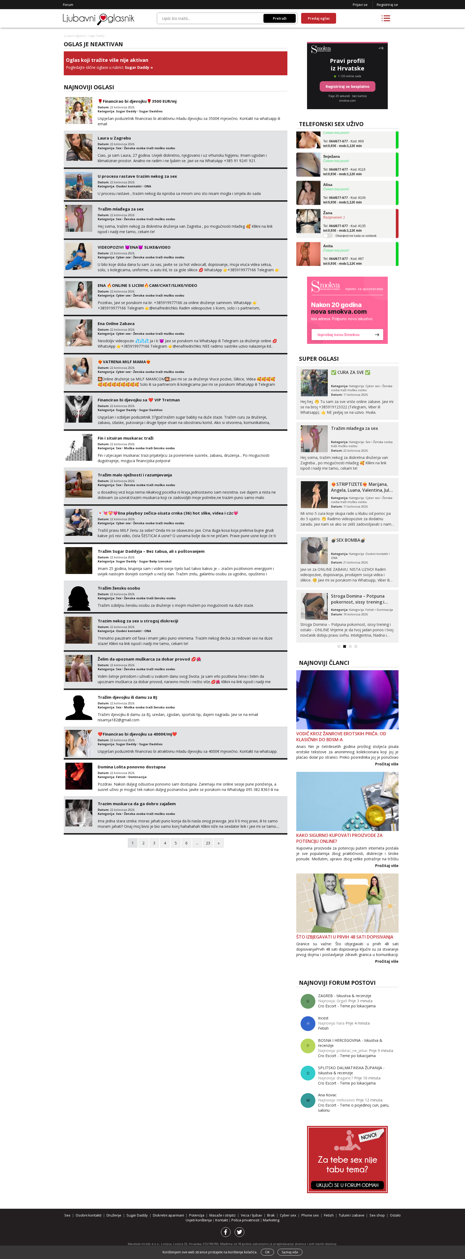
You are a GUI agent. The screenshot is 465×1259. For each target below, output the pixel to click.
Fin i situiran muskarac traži (125, 438)
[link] (347, 310)
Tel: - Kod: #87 (343, 248)
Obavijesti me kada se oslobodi (356, 223)
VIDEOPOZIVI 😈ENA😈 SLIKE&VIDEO (134, 247)
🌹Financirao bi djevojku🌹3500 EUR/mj (137, 101)
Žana (327, 200)
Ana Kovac (327, 1094)
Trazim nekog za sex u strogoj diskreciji (138, 620)
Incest (323, 1018)
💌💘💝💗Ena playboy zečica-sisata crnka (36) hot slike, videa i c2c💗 (168, 513)
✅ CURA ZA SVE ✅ (350, 372)
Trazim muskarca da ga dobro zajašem (137, 803)
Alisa (327, 172)
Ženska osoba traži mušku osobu (149, 148)
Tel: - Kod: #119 (344, 159)
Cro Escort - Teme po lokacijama (347, 1005)
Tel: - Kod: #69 (343, 131)
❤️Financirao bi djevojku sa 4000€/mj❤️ (137, 734)
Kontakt (222, 1220)
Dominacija (137, 777)
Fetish (121, 777)
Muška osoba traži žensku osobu (149, 448)
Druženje (114, 1215)
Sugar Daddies (151, 111)
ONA (147, 186)
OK (267, 1252)
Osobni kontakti (129, 186)
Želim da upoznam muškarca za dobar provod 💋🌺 (149, 659)
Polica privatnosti (245, 1220)
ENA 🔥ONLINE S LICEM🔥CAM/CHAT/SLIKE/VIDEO (147, 285)
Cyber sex (123, 257)
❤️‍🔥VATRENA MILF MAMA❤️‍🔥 (124, 361)
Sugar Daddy (137, 67)
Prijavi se (360, 4)
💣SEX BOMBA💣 (348, 540)
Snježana (331, 144)
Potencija (196, 1215)
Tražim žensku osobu (119, 588)
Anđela (329, 261)
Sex (118, 148)
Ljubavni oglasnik (75, 36)
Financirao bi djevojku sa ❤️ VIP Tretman (139, 399)
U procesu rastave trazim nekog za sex (137, 176)
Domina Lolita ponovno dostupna (131, 766)
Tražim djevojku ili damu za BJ (127, 697)
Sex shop (377, 1215)
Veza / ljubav (251, 1215)
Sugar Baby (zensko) (155, 561)
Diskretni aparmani (168, 1215)
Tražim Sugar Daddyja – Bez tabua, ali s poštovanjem (151, 551)
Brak (271, 1215)
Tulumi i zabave (351, 1215)
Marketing (271, 1220)
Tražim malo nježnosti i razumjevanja (135, 474)
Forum (68, 4)
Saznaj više (290, 1252)
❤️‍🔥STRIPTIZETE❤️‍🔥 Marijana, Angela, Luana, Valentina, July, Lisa (362, 490)
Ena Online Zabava (116, 323)
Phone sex (310, 1215)
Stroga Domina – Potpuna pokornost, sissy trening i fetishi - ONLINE (358, 602)
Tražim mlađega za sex (121, 209)
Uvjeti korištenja (199, 1220)
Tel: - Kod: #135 (344, 216)
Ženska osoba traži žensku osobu (150, 598)
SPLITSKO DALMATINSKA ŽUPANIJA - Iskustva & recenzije (351, 1070)
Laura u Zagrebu (114, 138)
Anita (328, 233)
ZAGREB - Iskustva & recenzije (344, 995)
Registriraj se (387, 4)
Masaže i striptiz (222, 1215)
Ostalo (395, 1215)
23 (208, 843)
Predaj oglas (319, 18)
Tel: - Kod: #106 (344, 187)
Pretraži (280, 18)
